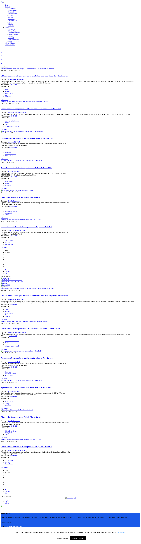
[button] (1, 506)
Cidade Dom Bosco (11, 211)
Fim (6, 273)
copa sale (7, 242)
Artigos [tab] (7, 503)
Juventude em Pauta (14, 32)
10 (5, 270)
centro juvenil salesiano (12, 121)
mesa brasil (8, 96)
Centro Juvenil (9, 244)
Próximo (7, 271)
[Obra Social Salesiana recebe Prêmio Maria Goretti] (17, 190)
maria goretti (8, 213)
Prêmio (7, 124)
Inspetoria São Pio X (14, 142)
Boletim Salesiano (10, 43)
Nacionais (11, 19)
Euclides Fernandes (14, 201)
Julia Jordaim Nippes (14, 171)
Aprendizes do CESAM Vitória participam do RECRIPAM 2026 (26, 168)
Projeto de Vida (13, 34)
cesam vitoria (9, 93)
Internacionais (12, 20)
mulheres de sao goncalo (12, 126)
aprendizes (8, 185)
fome (6, 89)
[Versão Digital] (6, 278)
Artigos (7, 27)
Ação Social (12, 8)
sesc (6, 95)
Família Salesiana (10, 45)
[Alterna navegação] (3, 2)
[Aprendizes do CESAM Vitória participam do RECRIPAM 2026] (21, 160)
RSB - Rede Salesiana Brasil (13, 526)
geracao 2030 (9, 155)
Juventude (11, 17)
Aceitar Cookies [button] (78, 538)
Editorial (11, 38)
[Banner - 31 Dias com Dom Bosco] (12, 281)
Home (6, 5)
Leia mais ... (4, 100)
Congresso (8, 152)
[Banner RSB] (5, 285)
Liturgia (10, 36)
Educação (11, 12)
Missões (10, 24)
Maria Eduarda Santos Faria (16, 230)
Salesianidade (12, 13)
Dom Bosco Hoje (13, 39)
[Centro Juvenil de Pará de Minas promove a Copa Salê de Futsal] (21, 219)
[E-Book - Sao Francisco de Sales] (11, 280)
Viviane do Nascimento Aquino (17, 112)
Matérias (7, 7)
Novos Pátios (12, 31)
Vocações (11, 26)
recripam (7, 183)
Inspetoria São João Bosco (16, 79)
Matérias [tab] (7, 501)
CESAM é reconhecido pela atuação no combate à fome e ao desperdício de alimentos (34, 76)
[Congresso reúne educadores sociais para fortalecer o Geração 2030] (22, 131)
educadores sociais (10, 154)
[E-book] (4, 283)
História (10, 15)
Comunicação (12, 10)
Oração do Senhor (13, 41)
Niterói (7, 123)
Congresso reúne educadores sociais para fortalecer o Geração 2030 (27, 138)
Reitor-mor (11, 29)
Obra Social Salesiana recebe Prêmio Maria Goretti (21, 197)
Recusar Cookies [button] (62, 538)
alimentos (7, 91)
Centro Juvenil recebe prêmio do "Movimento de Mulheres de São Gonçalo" (31, 109)
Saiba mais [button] (121, 532)
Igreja (10, 22)
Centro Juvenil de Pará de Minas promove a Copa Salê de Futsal (26, 227)
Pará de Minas (9, 241)
